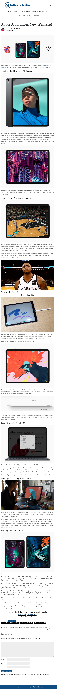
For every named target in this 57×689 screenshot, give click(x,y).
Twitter (23, 616)
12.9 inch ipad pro (14, 622)
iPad (32, 622)
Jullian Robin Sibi (11, 30)
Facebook (22, 614)
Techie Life (21, 15)
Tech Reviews (26, 11)
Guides (29, 15)
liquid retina (42, 622)
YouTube (31, 616)
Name (3, 659)
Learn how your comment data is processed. (37, 674)
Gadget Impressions (38, 11)
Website (3, 667)
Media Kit (16, 11)
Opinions (36, 15)
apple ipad (22, 622)
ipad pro (36, 622)
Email (3, 663)
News (47, 11)
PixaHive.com (39, 687)
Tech (14, 621)
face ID (28, 622)
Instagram (32, 614)
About (10, 11)
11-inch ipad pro (5, 622)
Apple (10, 621)
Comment (4, 641)
